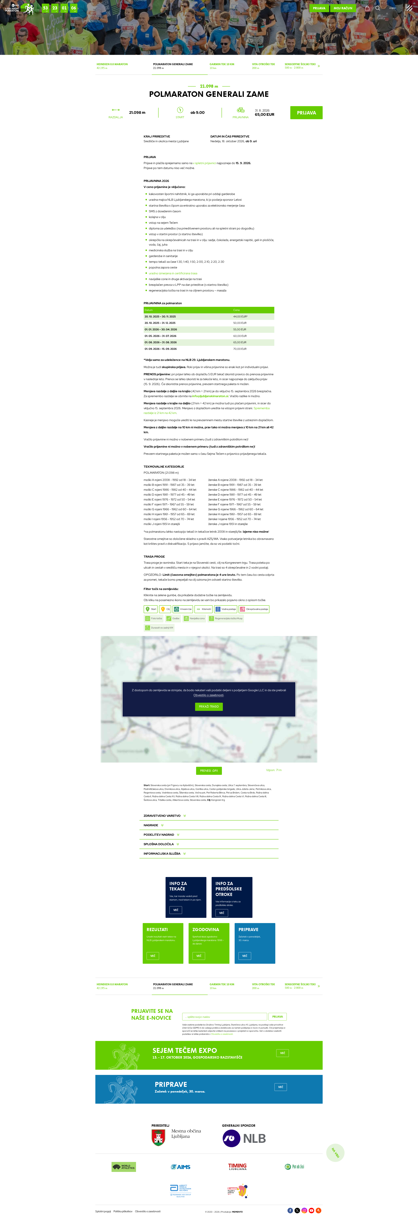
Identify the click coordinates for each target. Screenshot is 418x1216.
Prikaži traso (209, 707)
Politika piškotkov (122, 1211)
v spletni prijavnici (204, 163)
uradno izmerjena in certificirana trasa (173, 273)
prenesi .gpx (209, 771)
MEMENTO (237, 1211)
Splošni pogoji (103, 1211)
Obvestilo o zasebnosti (208, 695)
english (392, 8)
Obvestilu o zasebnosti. (222, 1034)
